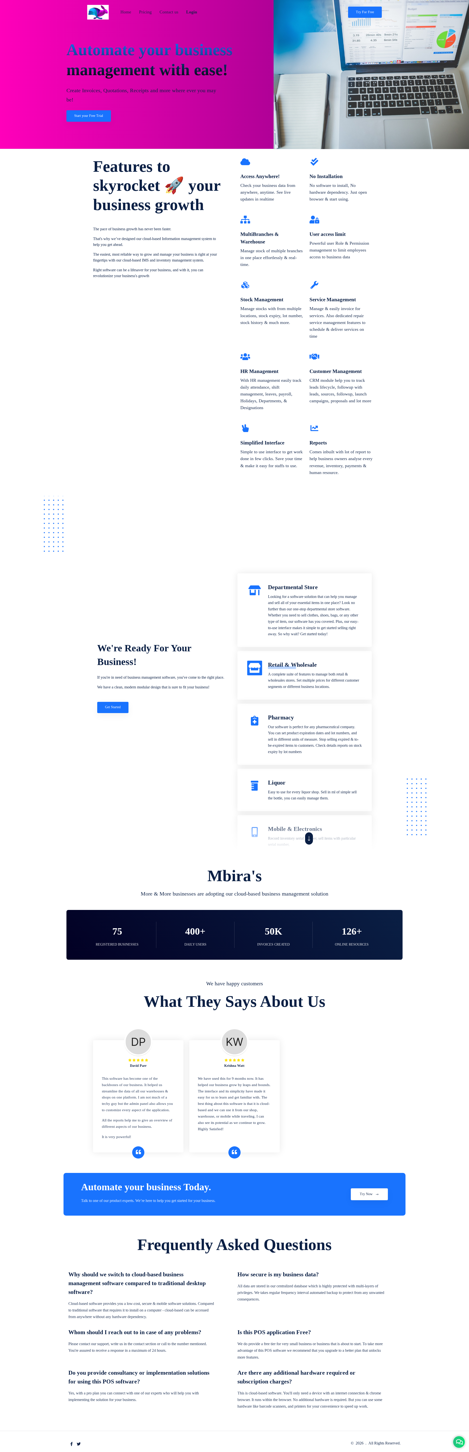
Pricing (145, 12)
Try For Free (365, 12)
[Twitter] (79, 1444)
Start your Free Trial (88, 116)
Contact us (169, 12)
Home (125, 12)
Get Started (113, 707)
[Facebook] (71, 1444)
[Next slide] (309, 838)
